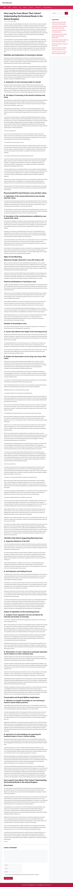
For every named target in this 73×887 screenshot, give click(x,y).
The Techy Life (7, 3)
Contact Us (31, 7)
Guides (6, 841)
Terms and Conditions (47, 7)
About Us (25, 7)
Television (15, 7)
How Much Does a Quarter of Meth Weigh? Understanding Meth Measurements (59, 36)
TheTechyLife (31, 884)
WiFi (20, 7)
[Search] (66, 13)
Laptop (9, 7)
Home (4, 7)
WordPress (41, 884)
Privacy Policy (38, 7)
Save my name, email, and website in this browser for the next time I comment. (22, 874)
